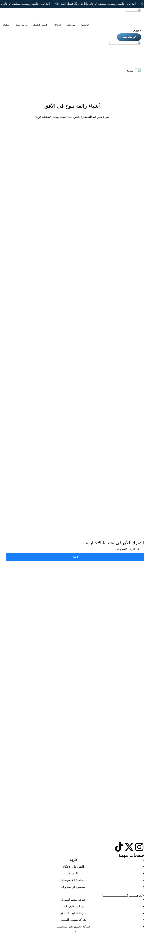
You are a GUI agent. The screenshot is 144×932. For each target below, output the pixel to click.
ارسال (75, 556)
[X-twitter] (129, 847)
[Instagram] (139, 847)
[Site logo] (133, 14)
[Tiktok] (119, 847)
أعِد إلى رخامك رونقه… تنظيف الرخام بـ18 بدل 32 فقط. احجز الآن (89, 3)
